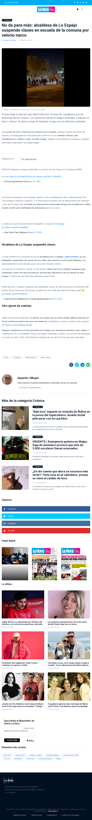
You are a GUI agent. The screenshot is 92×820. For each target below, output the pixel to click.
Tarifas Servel (36, 815)
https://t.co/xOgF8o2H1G (20, 176)
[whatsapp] (88, 365)
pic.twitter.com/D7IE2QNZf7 (15, 294)
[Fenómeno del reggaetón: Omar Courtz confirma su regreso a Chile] (23, 645)
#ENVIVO (6, 169)
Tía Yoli (7, 759)
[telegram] (86, 3)
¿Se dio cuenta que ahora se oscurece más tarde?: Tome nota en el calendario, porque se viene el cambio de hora (60, 475)
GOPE (6, 357)
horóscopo (30, 759)
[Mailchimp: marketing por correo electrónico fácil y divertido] (30, 742)
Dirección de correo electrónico (16, 731)
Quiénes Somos (19, 815)
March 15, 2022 (35, 232)
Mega (58, 759)
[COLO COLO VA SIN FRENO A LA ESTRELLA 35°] (44, 563)
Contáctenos (52, 815)
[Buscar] (82, 9)
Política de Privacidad (70, 815)
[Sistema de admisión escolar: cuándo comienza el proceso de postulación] (15, 563)
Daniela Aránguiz (45, 759)
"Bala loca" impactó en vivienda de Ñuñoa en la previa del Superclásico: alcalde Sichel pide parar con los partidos (61, 415)
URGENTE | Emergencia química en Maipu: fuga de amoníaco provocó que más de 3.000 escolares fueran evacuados (59, 445)
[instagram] (80, 3)
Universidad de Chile (71, 755)
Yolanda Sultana (52, 755)
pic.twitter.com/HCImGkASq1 (15, 227)
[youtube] (83, 3)
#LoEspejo (60, 224)
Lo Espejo (16, 357)
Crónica (38, 401)
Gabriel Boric (20, 755)
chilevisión (18, 759)
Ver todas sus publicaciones (30, 387)
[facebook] (74, 3)
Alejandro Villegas (10, 40)
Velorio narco (45, 357)
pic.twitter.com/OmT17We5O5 (47, 176)
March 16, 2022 (33, 182)
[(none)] (7, 379)
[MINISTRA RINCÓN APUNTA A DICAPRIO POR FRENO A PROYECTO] (74, 563)
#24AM (78, 169)
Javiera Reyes (30, 357)
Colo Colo (7, 755)
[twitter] (77, 3)
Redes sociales (36, 755)
